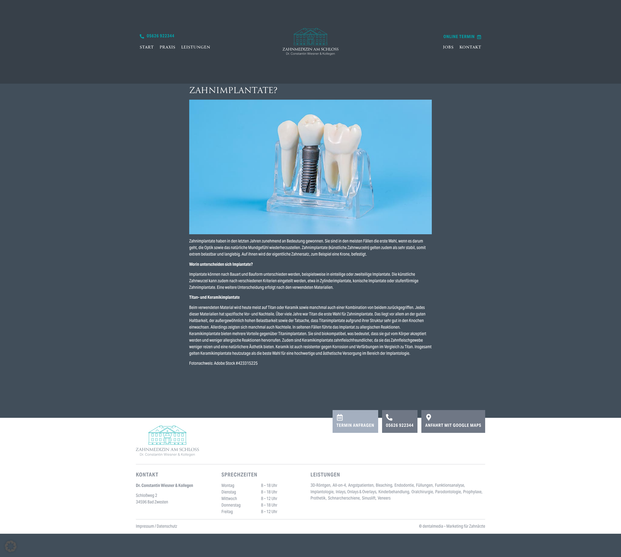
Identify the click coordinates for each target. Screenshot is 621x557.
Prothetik (318, 498)
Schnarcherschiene (344, 498)
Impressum (145, 526)
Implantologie (322, 492)
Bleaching (384, 486)
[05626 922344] (389, 417)
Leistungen (195, 47)
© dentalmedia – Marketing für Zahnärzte (452, 526)
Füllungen (424, 486)
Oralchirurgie (422, 492)
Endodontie (404, 486)
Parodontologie (448, 492)
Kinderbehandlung (393, 492)
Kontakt (470, 47)
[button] (10, 546)
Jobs (448, 47)
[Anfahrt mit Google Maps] (428, 417)
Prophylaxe (472, 492)
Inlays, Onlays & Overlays (356, 492)
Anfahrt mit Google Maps (453, 425)
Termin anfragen (355, 425)
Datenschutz (167, 526)
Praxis (167, 47)
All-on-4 (339, 486)
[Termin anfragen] (339, 417)
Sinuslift (369, 498)
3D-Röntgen (320, 486)
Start (147, 47)
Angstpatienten (361, 486)
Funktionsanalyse (449, 486)
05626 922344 (400, 425)
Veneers (384, 498)
